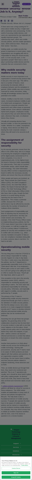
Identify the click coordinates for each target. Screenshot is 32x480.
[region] (16, 468)
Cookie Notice (24, 465)
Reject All (16, 472)
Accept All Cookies (16, 477)
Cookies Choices (16, 468)
